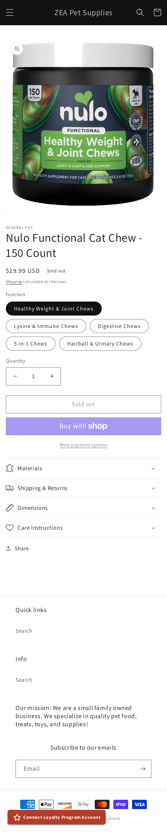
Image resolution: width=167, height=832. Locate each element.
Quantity (15, 361)
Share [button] (22, 548)
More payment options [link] (84, 445)
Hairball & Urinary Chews (100, 343)
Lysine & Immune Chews (46, 326)
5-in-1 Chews (30, 343)
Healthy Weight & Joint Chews (54, 308)
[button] (9, 12)
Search (24, 630)
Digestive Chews (119, 326)
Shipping (14, 281)
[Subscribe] (142, 769)
